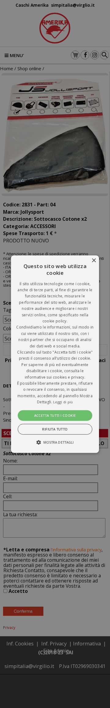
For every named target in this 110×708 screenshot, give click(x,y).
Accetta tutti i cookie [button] (55, 415)
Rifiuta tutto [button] (55, 429)
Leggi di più (63, 402)
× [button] (93, 260)
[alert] (55, 354)
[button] (55, 354)
